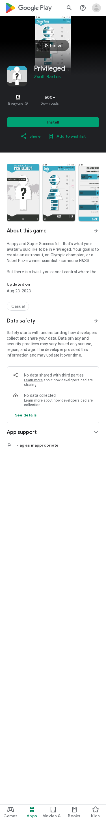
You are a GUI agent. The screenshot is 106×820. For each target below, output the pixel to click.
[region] (53, 100)
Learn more (33, 380)
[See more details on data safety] (26, 415)
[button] (26, 104)
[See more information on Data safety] (96, 321)
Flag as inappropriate (33, 445)
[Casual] (18, 306)
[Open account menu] (96, 8)
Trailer (52, 45)
